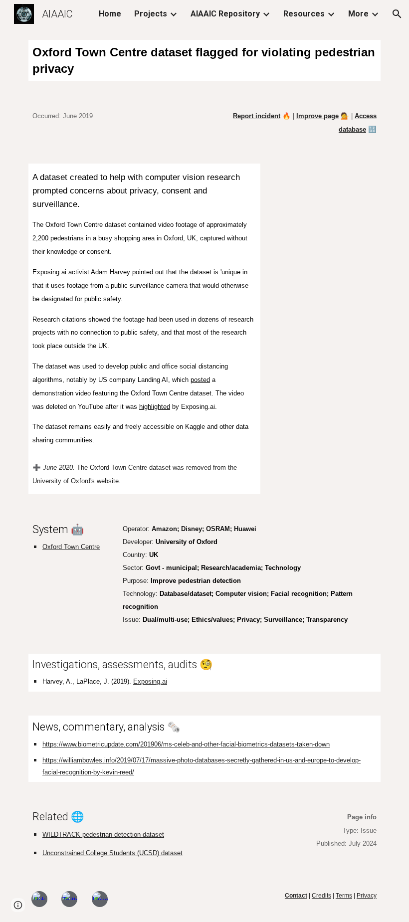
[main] (204, 60)
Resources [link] (304, 13)
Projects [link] (150, 13)
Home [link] (110, 13)
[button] (397, 14)
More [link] (358, 13)
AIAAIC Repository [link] (225, 13)
